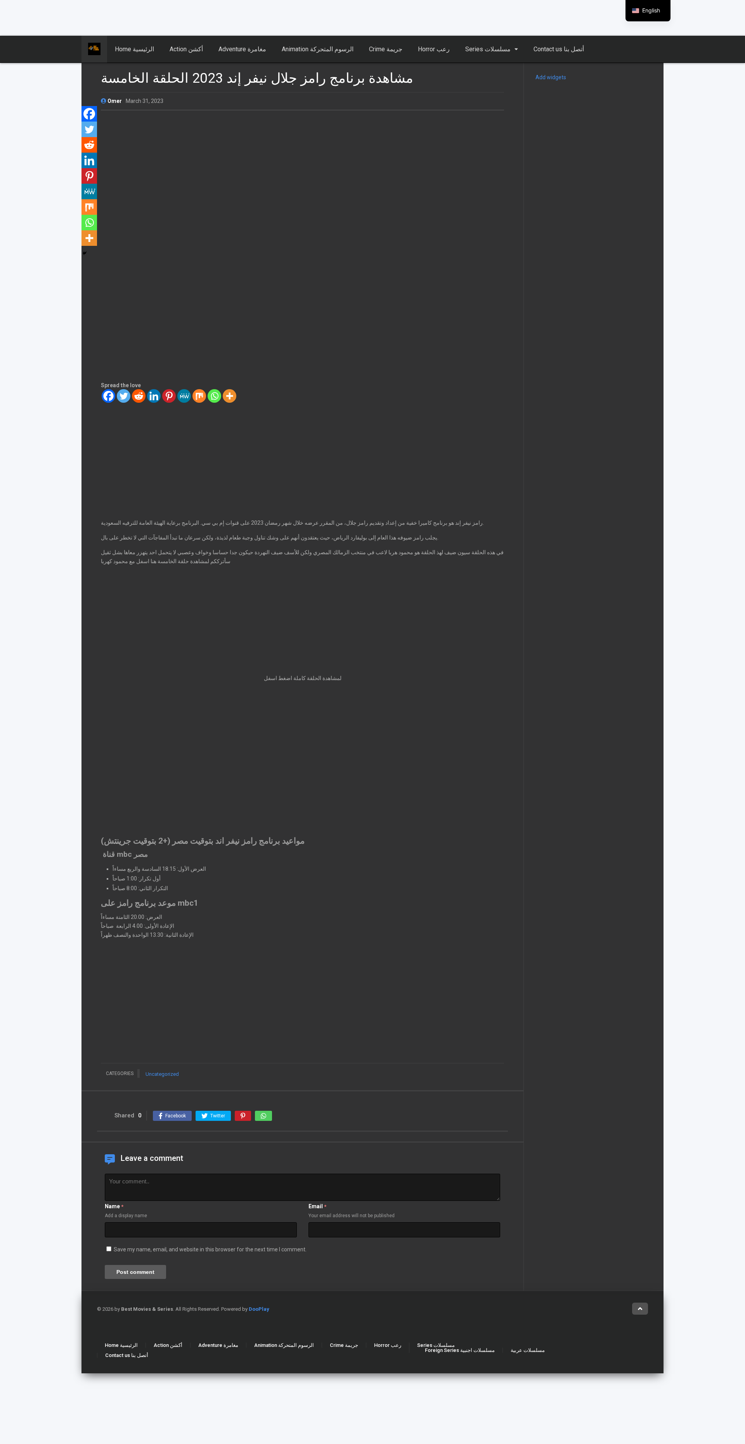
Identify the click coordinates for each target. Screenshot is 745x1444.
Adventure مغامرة (242, 49)
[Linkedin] (154, 396)
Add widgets (550, 77)
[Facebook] (108, 396)
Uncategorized (162, 1074)
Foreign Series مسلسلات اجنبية (460, 1350)
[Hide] (84, 253)
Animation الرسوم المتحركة (317, 49)
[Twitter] (123, 396)
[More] (229, 396)
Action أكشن (186, 49)
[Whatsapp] (214, 396)
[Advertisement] (188, 17)
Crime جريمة (385, 49)
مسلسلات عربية (528, 1350)
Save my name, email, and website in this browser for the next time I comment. (210, 1249)
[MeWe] (184, 396)
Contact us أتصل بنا (559, 49)
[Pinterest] (169, 396)
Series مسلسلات (488, 49)
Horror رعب (434, 49)
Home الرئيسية (134, 49)
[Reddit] (139, 396)
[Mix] (199, 396)
